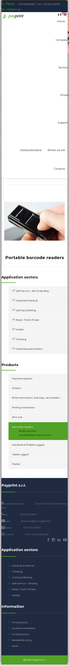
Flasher (16, 464)
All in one (17, 417)
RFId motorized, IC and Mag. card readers (36, 397)
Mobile (16, 595)
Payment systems (22, 378)
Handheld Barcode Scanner (35, 435)
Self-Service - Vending (25, 583)
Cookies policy (20, 634)
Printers (16, 388)
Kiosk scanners (27, 430)
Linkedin (59, 540)
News (15, 645)
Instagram (53, 540)
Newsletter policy (22, 640)
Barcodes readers (22, 426)
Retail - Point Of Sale (23, 589)
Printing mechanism (23, 407)
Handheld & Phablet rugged (28, 444)
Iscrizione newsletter (24, 628)
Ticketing (17, 571)
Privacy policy (20, 622)
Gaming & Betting (22, 577)
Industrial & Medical (23, 565)
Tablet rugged (20, 454)
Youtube (65, 540)
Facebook (48, 540)
